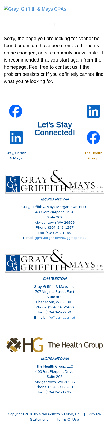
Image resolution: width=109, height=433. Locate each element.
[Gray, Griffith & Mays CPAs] (35, 8)
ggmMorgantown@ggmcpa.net (60, 238)
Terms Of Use (68, 419)
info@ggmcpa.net (60, 318)
